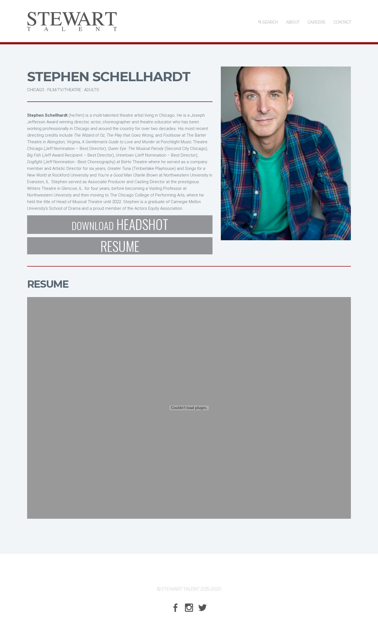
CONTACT (342, 22)
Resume (119, 245)
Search (270, 22)
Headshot (119, 224)
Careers (316, 22)
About (292, 22)
